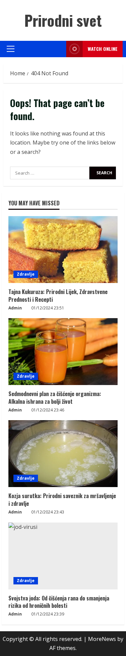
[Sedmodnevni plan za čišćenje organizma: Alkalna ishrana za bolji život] (63, 351)
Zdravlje (26, 274)
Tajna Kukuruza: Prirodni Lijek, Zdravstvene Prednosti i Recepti (58, 295)
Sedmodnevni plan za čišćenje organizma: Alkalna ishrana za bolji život (54, 397)
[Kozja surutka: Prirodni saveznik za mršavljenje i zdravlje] (63, 453)
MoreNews (102, 639)
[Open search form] (59, 49)
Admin (15, 308)
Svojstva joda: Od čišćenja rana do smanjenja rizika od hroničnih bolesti (58, 602)
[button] (10, 49)
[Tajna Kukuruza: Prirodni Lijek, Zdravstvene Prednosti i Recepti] (63, 249)
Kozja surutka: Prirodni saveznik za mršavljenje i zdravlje (62, 499)
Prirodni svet (63, 20)
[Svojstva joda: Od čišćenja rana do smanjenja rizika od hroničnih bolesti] (63, 556)
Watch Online (103, 48)
